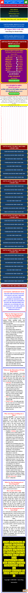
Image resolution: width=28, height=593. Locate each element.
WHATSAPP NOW (14, 93)
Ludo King (8, 382)
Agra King (19, 552)
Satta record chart (12, 476)
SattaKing (13, 431)
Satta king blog (14, 573)
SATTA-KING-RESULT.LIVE (14, 24)
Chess (7, 396)
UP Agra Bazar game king (11, 565)
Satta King (5, 318)
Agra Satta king (11, 547)
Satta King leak (21, 562)
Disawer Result (21, 547)
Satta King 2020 (11, 552)
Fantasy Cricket (9, 401)
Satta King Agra (7, 550)
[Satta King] (2, 1)
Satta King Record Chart (10, 560)
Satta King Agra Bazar (16, 542)
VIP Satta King (7, 570)
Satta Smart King (16, 570)
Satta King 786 (12, 562)
